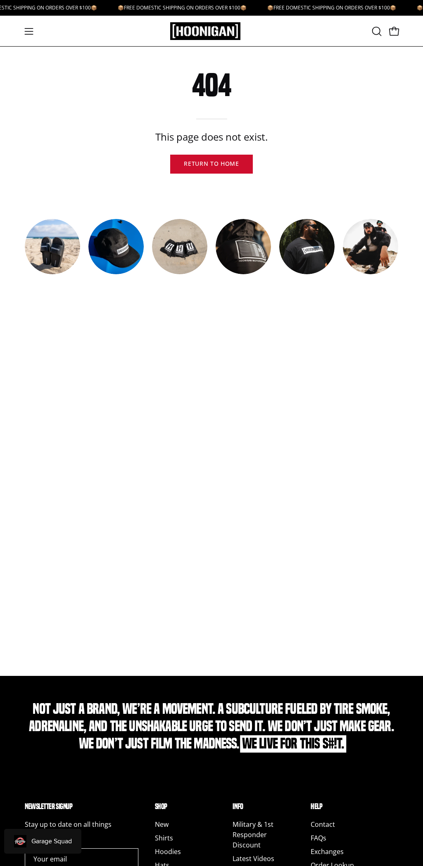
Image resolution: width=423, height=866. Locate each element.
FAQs (318, 837)
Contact (323, 824)
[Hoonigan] (211, 31)
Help (316, 806)
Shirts (164, 837)
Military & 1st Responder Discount (253, 835)
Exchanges (327, 851)
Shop (161, 806)
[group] (211, 256)
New (162, 824)
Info (238, 806)
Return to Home (211, 163)
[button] (376, 31)
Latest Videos (253, 858)
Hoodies (168, 851)
